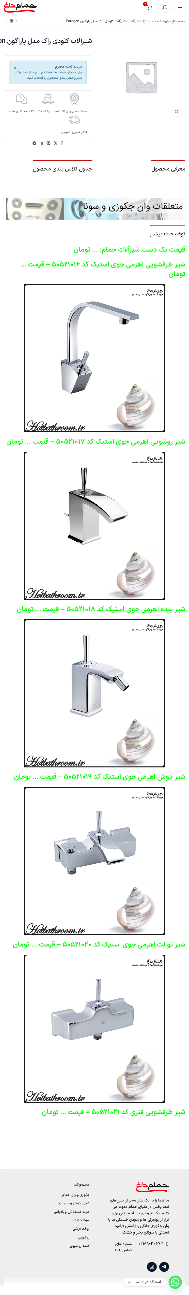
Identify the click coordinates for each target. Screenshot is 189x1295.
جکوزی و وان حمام (76, 1195)
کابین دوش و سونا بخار (72, 1203)
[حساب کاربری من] (165, 7)
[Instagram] (152, 1267)
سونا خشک (81, 1220)
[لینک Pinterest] (48, 144)
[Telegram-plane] (164, 1267)
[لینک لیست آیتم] (152, 1244)
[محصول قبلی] (16, 21)
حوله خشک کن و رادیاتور (72, 1212)
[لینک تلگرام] (34, 144)
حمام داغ (178, 21)
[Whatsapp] (175, 1282)
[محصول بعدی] (6, 21)
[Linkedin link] (41, 144)
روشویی (84, 1237)
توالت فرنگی (81, 1229)
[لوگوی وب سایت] (20, 7)
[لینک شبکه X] (55, 144)
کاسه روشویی (80, 1246)
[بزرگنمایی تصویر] (176, 111)
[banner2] (94, 208)
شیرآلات (134, 21)
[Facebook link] (62, 144)
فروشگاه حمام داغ (156, 21)
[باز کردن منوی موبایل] (180, 7)
